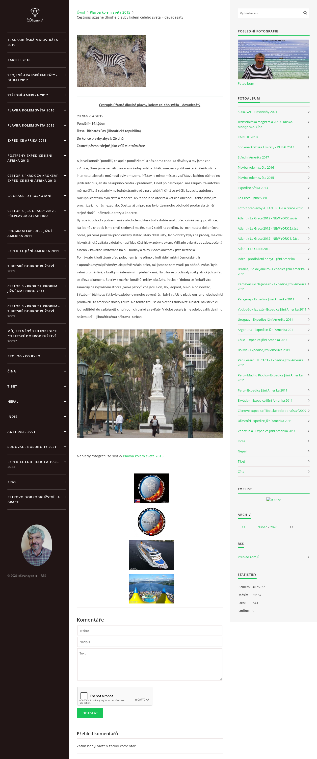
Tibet (12, 386)
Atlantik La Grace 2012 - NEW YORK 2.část (268, 228)
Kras (11, 482)
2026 (273, 527)
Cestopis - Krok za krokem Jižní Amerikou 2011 (32, 288)
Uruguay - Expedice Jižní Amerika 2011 (265, 319)
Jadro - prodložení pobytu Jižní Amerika (266, 259)
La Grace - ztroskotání (29, 195)
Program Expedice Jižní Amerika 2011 (29, 233)
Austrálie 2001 (21, 431)
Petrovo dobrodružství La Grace (33, 499)
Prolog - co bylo (23, 356)
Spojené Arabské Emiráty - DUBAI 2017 (32, 77)
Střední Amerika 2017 (27, 95)
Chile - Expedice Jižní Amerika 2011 (263, 340)
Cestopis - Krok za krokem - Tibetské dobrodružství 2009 (33, 311)
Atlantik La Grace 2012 (254, 248)
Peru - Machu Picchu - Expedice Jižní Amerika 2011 (270, 377)
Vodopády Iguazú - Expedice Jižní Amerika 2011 (272, 309)
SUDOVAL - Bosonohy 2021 (31, 447)
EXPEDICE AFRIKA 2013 (27, 140)
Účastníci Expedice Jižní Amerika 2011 (265, 421)
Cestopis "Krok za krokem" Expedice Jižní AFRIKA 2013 (33, 178)
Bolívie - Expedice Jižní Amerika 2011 (264, 350)
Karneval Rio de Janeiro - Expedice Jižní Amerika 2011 (272, 286)
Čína (241, 471)
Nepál (13, 401)
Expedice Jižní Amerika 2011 (33, 251)
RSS (43, 576)
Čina (11, 371)
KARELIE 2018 (18, 60)
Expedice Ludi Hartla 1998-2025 (33, 464)
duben (262, 527)
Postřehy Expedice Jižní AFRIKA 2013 (30, 158)
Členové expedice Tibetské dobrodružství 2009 (272, 410)
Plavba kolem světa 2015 (30, 125)
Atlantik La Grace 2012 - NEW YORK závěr (267, 218)
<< (243, 527)
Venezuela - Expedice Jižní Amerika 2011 (266, 431)
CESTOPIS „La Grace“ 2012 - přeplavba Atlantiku (31, 213)
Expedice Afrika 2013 (253, 187)
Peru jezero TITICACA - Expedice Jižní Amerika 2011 (270, 362)
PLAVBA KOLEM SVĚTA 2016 (30, 110)
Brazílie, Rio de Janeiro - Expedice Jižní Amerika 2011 (271, 271)
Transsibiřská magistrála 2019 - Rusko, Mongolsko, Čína (265, 124)
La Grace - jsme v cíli (252, 198)
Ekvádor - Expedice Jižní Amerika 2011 (265, 400)
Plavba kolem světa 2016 (256, 167)
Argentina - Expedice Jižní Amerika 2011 (266, 329)
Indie (12, 416)
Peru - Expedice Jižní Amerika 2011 (262, 390)
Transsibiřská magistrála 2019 (32, 42)
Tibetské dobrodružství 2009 (30, 268)
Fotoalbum (246, 83)
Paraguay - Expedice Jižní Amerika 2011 (266, 299)
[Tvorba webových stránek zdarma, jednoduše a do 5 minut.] (36, 576)
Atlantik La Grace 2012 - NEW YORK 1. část (268, 238)
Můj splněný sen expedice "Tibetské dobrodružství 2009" (32, 336)
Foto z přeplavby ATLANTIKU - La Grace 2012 (270, 208)
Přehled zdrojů (248, 557)
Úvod (81, 12)
